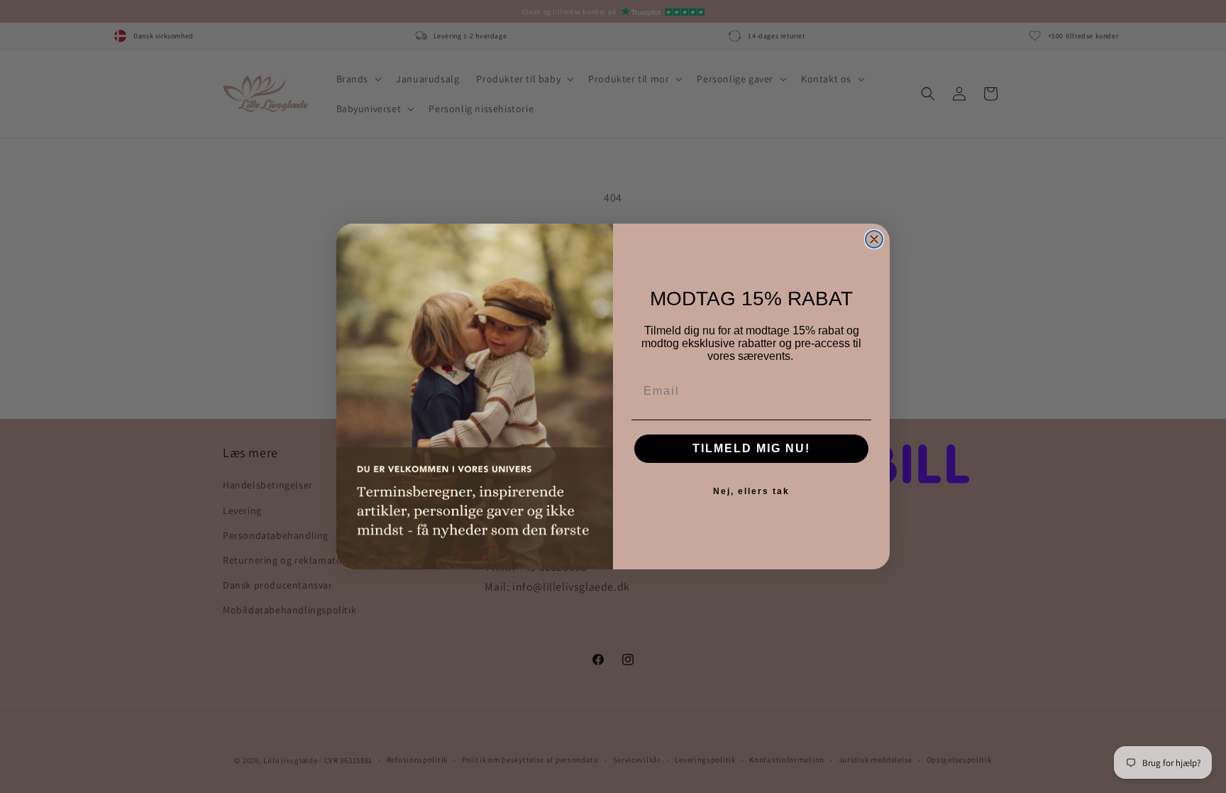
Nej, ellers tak (751, 491)
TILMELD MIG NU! (751, 448)
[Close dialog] (874, 239)
